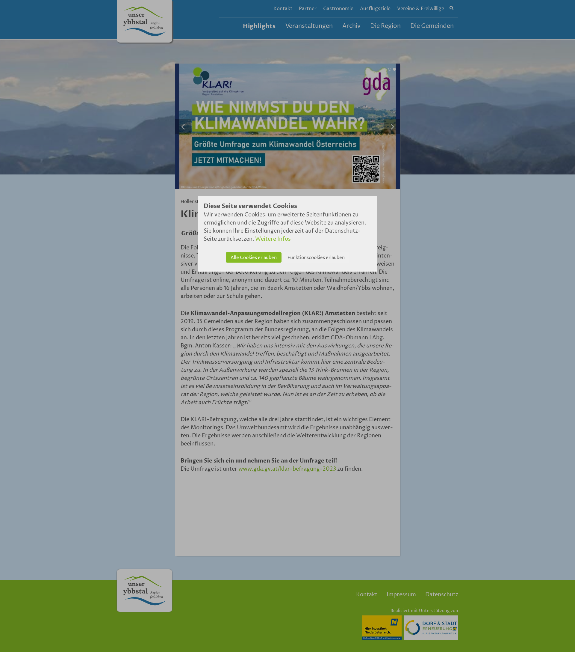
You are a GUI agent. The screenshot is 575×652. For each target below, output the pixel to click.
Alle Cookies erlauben (254, 258)
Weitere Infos (273, 239)
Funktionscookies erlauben (316, 258)
